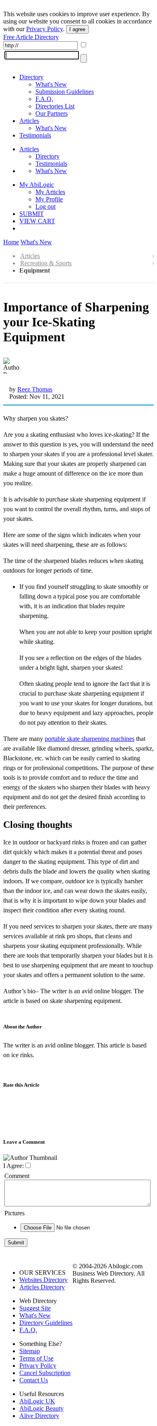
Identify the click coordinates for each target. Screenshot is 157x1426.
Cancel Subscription (44, 1372)
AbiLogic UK (37, 1401)
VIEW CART (37, 221)
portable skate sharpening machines (89, 738)
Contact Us (33, 1380)
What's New (51, 84)
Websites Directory (43, 1279)
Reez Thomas (34, 389)
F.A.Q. (44, 98)
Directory (31, 77)
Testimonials (35, 135)
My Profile (49, 199)
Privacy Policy (44, 28)
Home (11, 242)
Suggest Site (35, 1308)
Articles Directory (42, 1287)
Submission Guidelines (64, 91)
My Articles (50, 191)
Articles (29, 120)
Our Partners (51, 113)
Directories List (54, 106)
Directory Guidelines (45, 1322)
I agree (77, 29)
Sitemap (29, 1351)
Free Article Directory (31, 37)
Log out (45, 206)
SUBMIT (31, 213)
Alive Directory (39, 1415)
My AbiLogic (36, 184)
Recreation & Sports (46, 263)
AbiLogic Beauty (41, 1408)
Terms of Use (36, 1358)
